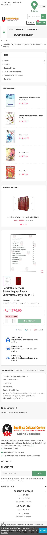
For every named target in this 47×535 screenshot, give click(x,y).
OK (40, 473)
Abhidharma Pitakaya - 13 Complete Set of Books (23, 217)
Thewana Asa (23, 135)
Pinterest (39, 330)
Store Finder (6, 2)
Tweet (29, 330)
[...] (32, 445)
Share (20, 330)
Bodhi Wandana (24, 153)
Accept (43, 530)
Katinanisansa (23, 171)
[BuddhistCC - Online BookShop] (10, 19)
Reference (6, 300)
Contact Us (7, 4)
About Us (18, 2)
